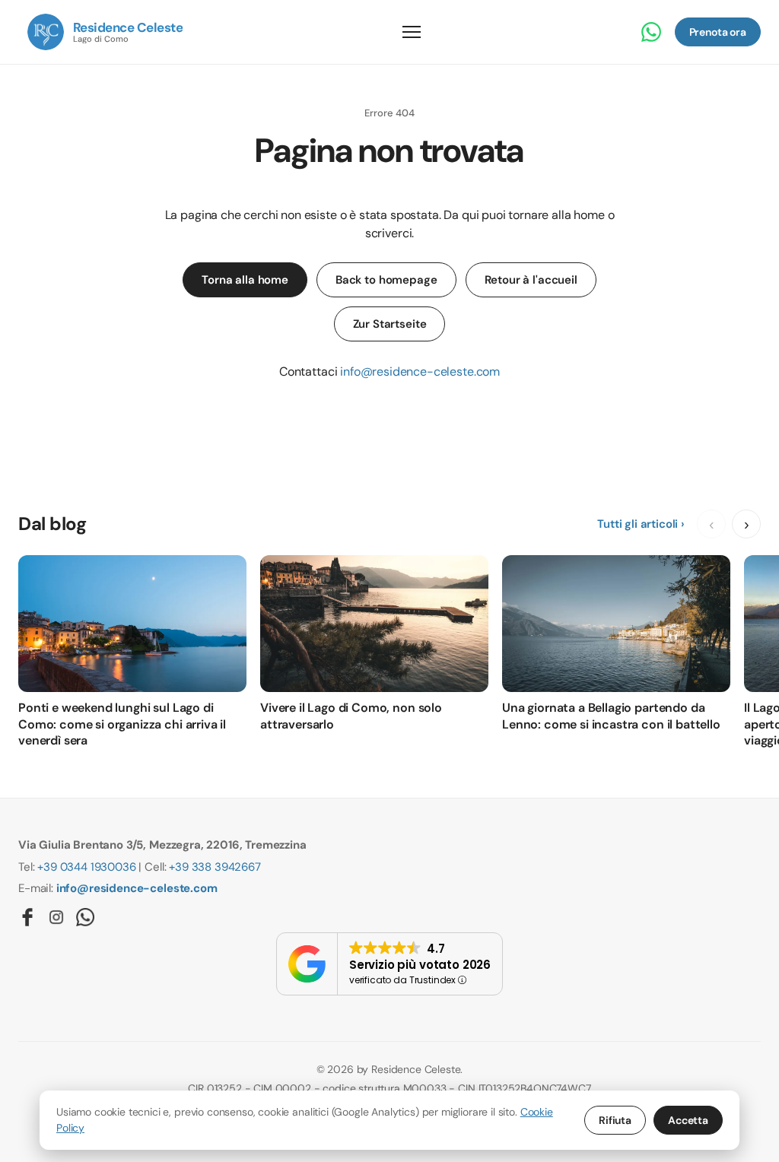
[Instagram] (56, 917)
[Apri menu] (412, 32)
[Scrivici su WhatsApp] (651, 32)
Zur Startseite (390, 324)
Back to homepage (386, 279)
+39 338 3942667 (215, 867)
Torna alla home (245, 279)
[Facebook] (27, 917)
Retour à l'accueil (531, 279)
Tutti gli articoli (637, 524)
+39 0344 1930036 (86, 867)
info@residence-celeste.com (420, 371)
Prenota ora (717, 32)
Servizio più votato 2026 (420, 965)
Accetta (688, 1120)
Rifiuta (615, 1120)
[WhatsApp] (85, 917)
